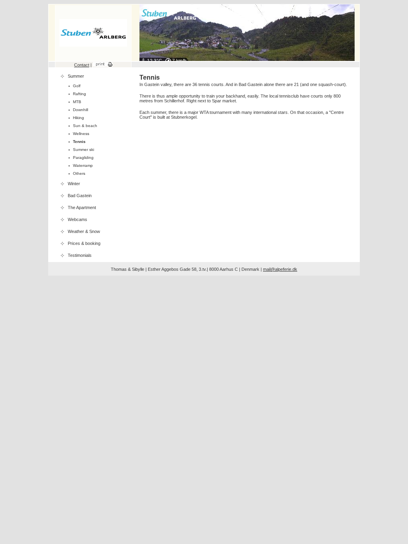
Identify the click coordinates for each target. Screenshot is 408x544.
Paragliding (83, 157)
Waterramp (83, 165)
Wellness (81, 133)
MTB (77, 102)
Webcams (77, 219)
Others (79, 173)
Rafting (79, 94)
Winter (74, 183)
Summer (76, 76)
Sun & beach (85, 125)
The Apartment (82, 207)
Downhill (80, 110)
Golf (76, 86)
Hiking (78, 117)
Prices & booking (84, 243)
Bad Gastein (80, 195)
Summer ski (83, 149)
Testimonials (80, 255)
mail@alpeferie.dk (280, 269)
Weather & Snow (84, 231)
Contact (81, 65)
